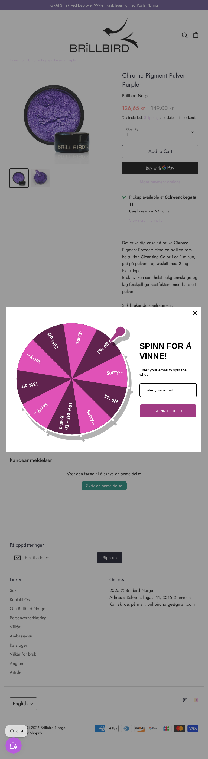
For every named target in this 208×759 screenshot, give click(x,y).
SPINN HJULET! (168, 411)
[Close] (195, 313)
